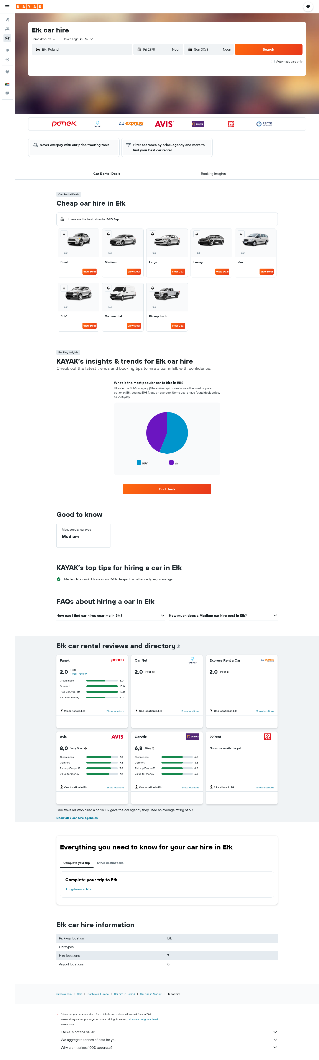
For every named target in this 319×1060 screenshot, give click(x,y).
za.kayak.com (64, 994)
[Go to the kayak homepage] (29, 6)
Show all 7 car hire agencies (77, 818)
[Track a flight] (7, 59)
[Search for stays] (7, 29)
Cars (79, 994)
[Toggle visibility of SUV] (142, 462)
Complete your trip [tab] (76, 863)
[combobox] (44, 39)
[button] (7, 6)
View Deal (89, 271)
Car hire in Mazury (150, 994)
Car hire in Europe (98, 994)
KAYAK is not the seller (77, 1032)
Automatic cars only (289, 61)
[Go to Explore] (7, 50)
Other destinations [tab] (110, 863)
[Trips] (7, 72)
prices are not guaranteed (143, 1019)
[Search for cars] (7, 38)
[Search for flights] (7, 20)
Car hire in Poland (124, 994)
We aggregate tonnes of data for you (89, 1039)
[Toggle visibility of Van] (174, 462)
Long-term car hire (78, 889)
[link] (167, 489)
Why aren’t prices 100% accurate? (86, 1047)
